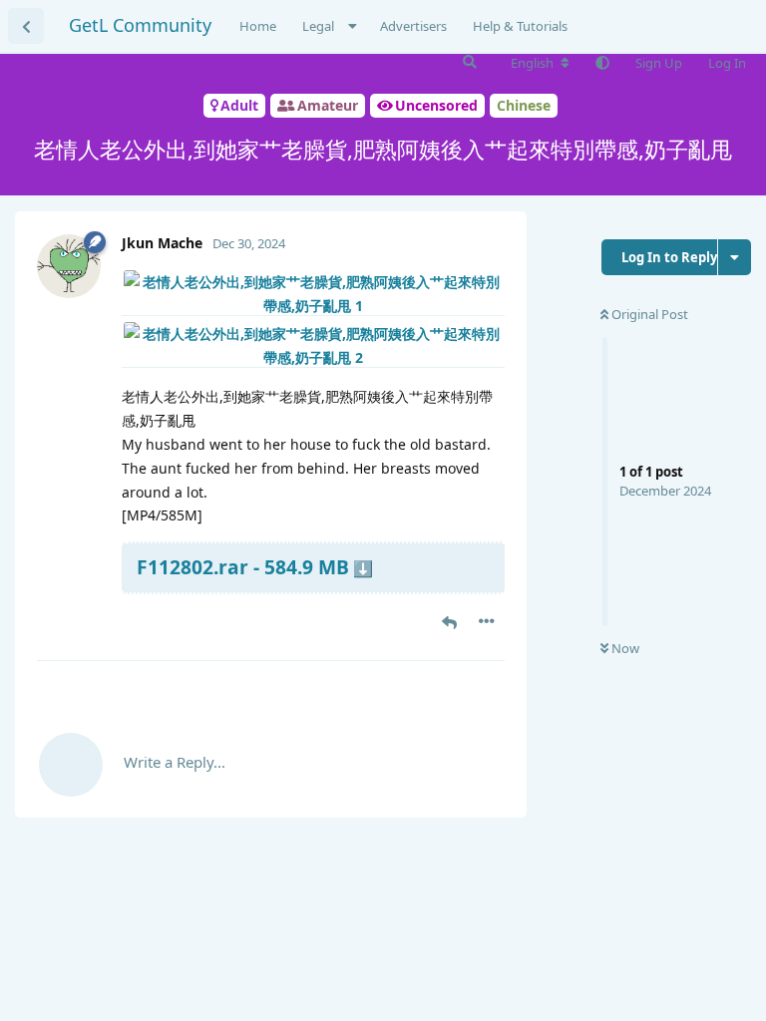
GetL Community (140, 25)
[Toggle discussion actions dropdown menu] (734, 257)
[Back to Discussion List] (26, 26)
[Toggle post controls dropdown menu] (487, 621)
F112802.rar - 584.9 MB (243, 566)
